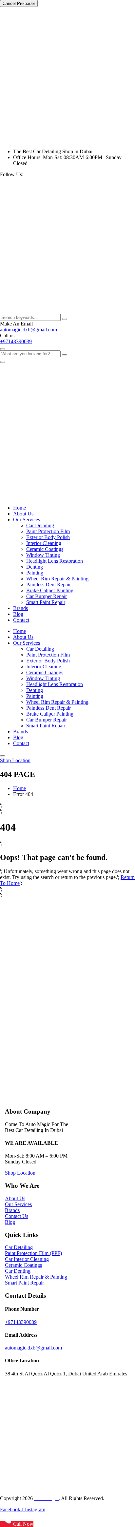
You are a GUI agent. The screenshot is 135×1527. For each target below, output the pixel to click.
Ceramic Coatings (44, 549)
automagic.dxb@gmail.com (28, 329)
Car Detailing (40, 525)
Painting (34, 572)
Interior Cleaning (43, 543)
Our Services (26, 519)
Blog (18, 614)
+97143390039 (16, 341)
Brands (20, 608)
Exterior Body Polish (48, 537)
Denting (34, 567)
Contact (21, 620)
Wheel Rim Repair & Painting (57, 578)
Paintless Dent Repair (48, 584)
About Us (23, 513)
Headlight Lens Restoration (54, 561)
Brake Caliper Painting (49, 590)
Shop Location (15, 760)
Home (19, 508)
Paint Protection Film (48, 531)
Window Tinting (43, 555)
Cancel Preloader (19, 3)
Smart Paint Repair (45, 602)
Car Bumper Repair (46, 596)
